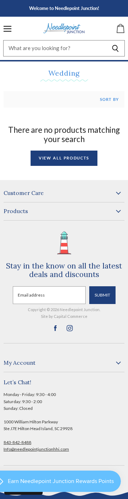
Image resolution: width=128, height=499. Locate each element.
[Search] (115, 48)
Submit (102, 295)
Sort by (109, 99)
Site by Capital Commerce (64, 316)
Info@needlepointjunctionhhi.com (36, 449)
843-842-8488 (17, 442)
